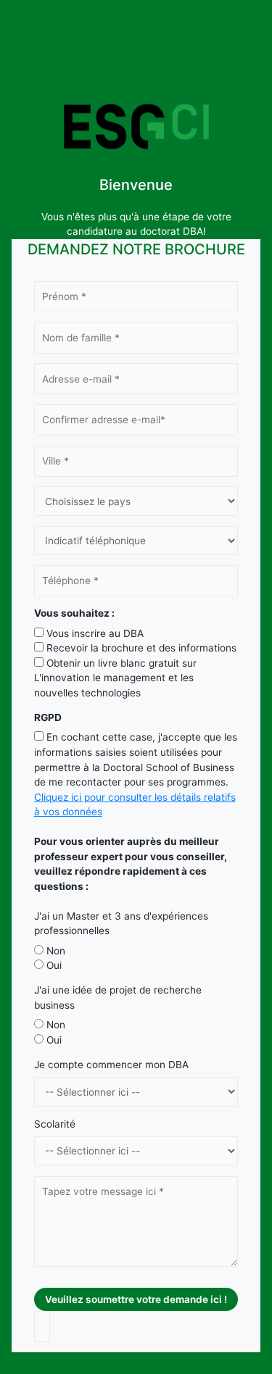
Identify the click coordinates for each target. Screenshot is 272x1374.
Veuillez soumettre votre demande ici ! (136, 1299)
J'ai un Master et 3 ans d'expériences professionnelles (121, 923)
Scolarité (54, 1124)
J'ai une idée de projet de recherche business (118, 997)
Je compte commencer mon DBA (111, 1064)
